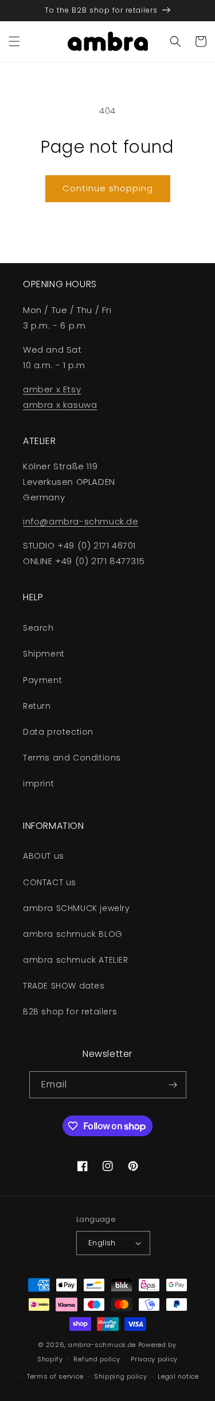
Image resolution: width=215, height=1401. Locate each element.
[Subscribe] (173, 1084)
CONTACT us (49, 882)
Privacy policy (154, 1359)
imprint (38, 783)
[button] (14, 41)
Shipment (44, 653)
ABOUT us (43, 856)
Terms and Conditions (72, 757)
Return (37, 706)
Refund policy (96, 1359)
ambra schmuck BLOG (73, 934)
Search (38, 628)
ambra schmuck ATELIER (75, 960)
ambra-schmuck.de (102, 1344)
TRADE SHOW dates (64, 985)
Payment (42, 680)
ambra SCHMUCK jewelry (76, 908)
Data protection (58, 732)
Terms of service (55, 1376)
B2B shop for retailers (70, 1011)
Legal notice (178, 1376)
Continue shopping (107, 188)
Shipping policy (120, 1376)
